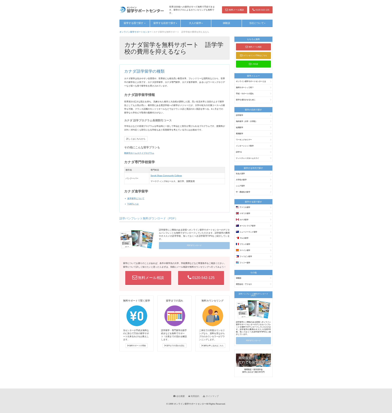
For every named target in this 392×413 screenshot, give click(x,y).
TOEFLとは (133, 204)
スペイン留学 (245, 250)
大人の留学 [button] (195, 23)
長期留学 (239, 134)
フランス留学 (245, 244)
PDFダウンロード (194, 245)
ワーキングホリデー (244, 140)
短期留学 (239, 127)
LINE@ (255, 64)
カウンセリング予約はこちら (255, 55)
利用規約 (195, 396)
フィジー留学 (245, 263)
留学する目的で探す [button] (164, 23)
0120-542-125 (262, 10)
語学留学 (239, 115)
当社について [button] (256, 23)
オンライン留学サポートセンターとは (251, 81)
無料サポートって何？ (245, 87)
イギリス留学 (245, 213)
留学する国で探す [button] (134, 23)
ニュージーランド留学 (248, 232)
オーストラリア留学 (248, 226)
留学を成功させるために (245, 100)
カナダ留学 (244, 220)
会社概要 (180, 396)
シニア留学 (240, 186)
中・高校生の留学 (243, 192)
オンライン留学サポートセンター (135, 32)
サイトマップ (212, 396)
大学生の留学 (241, 180)
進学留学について (135, 198)
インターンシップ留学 (245, 146)
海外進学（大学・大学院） (246, 121)
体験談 (226, 23)
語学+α (238, 152)
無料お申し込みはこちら (213, 346)
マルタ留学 (244, 238)
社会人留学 (240, 173)
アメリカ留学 (245, 207)
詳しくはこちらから (135, 139)
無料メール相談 (236, 10)
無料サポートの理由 (137, 346)
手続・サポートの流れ (245, 94)
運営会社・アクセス (244, 284)
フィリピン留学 (246, 256)
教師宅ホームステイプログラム (139, 153)
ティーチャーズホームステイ (247, 158)
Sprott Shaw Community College (166, 175)
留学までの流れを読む (175, 346)
